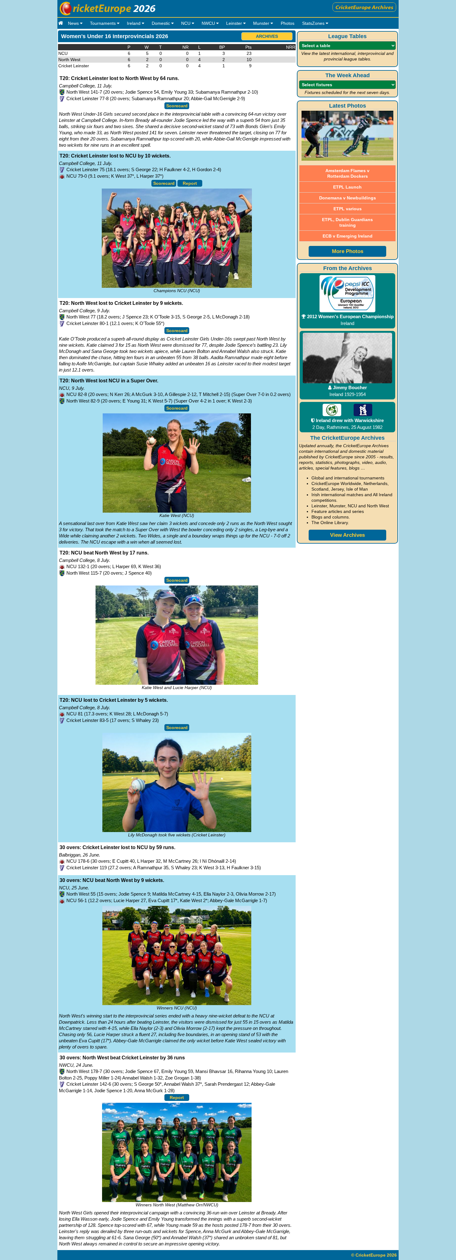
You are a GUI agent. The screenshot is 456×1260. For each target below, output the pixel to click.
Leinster (234, 23)
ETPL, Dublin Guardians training (347, 222)
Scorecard (177, 105)
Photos (287, 23)
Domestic (161, 23)
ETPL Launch (347, 187)
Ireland (134, 23)
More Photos (347, 251)
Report (190, 183)
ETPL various (347, 208)
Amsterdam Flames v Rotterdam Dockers (347, 173)
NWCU (209, 23)
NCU (186, 23)
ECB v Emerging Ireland (348, 236)
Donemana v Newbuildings (347, 197)
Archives (267, 36)
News (74, 23)
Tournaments (103, 23)
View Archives (347, 535)
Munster (261, 23)
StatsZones (314, 23)
